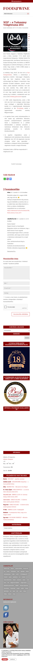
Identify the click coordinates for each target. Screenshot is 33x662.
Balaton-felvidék (18, 568)
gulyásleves (15, 577)
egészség (22, 571)
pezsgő (18, 588)
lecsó (28, 579)
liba (8, 582)
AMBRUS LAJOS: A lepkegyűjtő (16, 509)
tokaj (14, 591)
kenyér (24, 579)
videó (21, 591)
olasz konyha (6, 588)
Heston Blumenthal (7, 579)
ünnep (14, 594)
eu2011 (17, 574)
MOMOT (17, 585)
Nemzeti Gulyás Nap (24, 585)
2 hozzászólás (25, 28)
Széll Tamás (6, 591)
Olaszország (12, 588)
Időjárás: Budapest (8, 459)
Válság (5, 594)
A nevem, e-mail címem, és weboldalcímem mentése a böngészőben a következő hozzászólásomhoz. (15, 299)
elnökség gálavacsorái (16, 96)
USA (17, 591)
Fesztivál (5, 577)
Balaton (12, 568)
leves (5, 582)
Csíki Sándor (9, 28)
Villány (24, 591)
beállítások (20, 655)
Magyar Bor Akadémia (15, 582)
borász (8, 571)
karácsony (19, 579)
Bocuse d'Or (25, 568)
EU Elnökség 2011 (24, 574)
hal (19, 577)
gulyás (10, 577)
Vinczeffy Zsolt (7, 494)
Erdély (13, 574)
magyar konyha (24, 582)
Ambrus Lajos (6, 568)
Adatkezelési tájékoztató (9, 602)
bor (4, 571)
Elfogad (4, 659)
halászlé (23, 577)
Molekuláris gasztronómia (9, 585)
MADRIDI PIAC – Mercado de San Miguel (17, 487)
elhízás (27, 571)
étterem (9, 594)
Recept (26, 588)
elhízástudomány (7, 574)
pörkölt (22, 588)
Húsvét (14, 579)
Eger (18, 571)
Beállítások (12, 659)
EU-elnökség (20, 108)
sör (10, 591)
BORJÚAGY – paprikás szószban (16, 479)
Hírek (20, 28)
